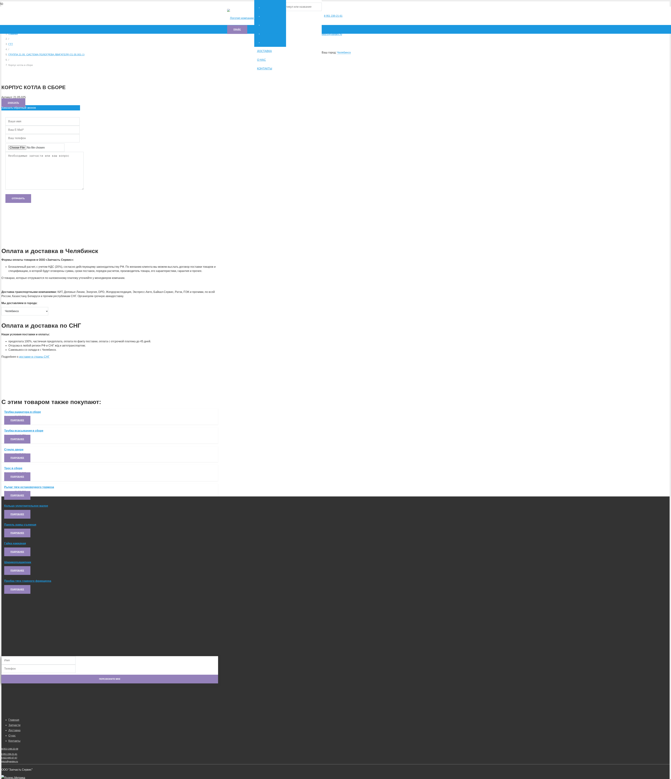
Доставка (14, 730)
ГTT (10, 44)
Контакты (14, 740)
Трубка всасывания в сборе (23, 430)
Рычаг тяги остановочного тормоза (29, 487)
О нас (12, 735)
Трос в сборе (13, 468)
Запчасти (14, 725)
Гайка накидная (15, 543)
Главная (13, 719)
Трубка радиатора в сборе (22, 411)
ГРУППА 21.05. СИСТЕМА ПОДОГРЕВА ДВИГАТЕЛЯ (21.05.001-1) (46, 54)
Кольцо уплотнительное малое (26, 505)
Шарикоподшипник (17, 562)
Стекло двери (13, 449)
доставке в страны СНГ (34, 356)
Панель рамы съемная (20, 524)
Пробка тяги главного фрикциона (27, 580)
